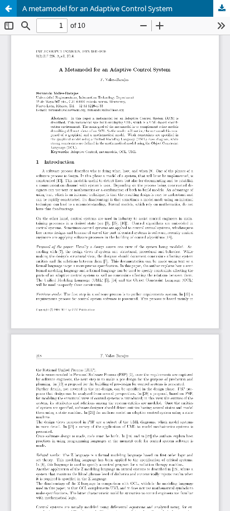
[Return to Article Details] (8, 8)
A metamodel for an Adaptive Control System (97, 8)
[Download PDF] (221, 8)
